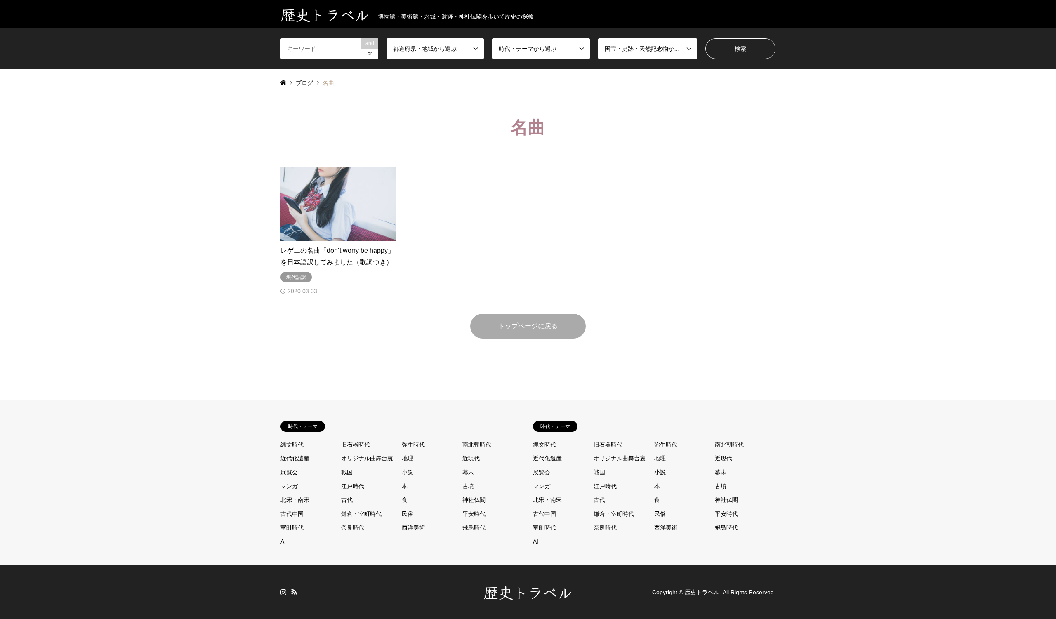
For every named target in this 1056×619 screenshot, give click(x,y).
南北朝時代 (476, 444)
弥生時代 (413, 444)
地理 (407, 458)
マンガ (289, 486)
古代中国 (292, 514)
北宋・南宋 (294, 500)
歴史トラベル (528, 592)
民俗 (407, 514)
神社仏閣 (474, 500)
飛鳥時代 (474, 527)
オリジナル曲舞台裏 (367, 458)
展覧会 (289, 472)
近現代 (471, 458)
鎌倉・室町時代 (361, 514)
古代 (347, 500)
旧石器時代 (355, 444)
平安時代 (474, 514)
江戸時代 (352, 486)
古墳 (468, 486)
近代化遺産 (294, 458)
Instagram (283, 592)
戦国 (347, 472)
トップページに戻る (528, 326)
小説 (407, 472)
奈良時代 (352, 527)
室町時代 (292, 527)
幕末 (468, 472)
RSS (294, 592)
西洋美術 (413, 527)
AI (283, 541)
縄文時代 (292, 444)
